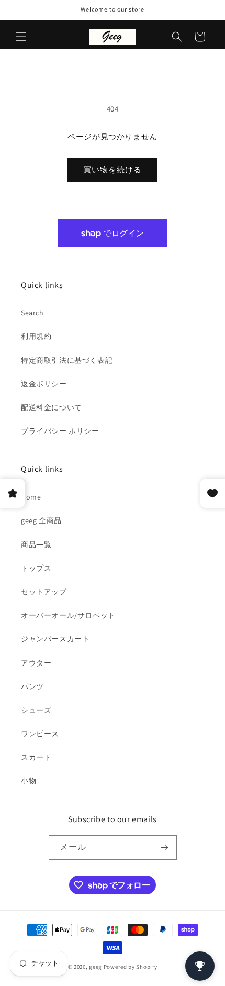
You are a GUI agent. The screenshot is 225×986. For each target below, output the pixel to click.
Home (31, 497)
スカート (36, 757)
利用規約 (36, 336)
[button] (20, 36)
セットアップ (44, 591)
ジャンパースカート (55, 639)
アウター (36, 663)
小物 (28, 780)
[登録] (164, 847)
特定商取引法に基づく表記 (67, 360)
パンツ (32, 686)
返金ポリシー (44, 384)
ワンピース (40, 733)
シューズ (36, 710)
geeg (95, 966)
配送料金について (51, 407)
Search (32, 312)
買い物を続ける (112, 169)
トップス (36, 568)
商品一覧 (36, 544)
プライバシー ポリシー (60, 431)
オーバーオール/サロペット (68, 615)
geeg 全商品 (41, 520)
